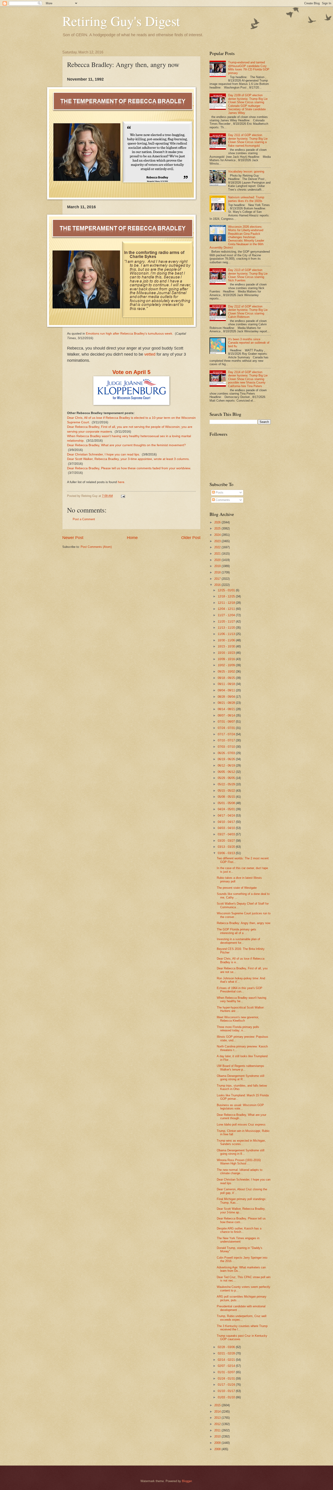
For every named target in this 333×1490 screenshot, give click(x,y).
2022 (218, 547)
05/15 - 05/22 (227, 790)
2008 (218, 1449)
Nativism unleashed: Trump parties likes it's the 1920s (246, 199)
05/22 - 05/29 (227, 784)
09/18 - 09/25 (227, 678)
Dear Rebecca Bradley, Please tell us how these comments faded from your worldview (128, 468)
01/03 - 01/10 (227, 1397)
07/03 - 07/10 (227, 746)
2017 (218, 578)
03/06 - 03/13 (227, 853)
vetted (149, 354)
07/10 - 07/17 (227, 740)
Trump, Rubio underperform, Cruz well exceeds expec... (241, 1317)
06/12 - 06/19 (227, 765)
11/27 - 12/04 (227, 615)
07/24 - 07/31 (227, 728)
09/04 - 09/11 (227, 690)
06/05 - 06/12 (227, 772)
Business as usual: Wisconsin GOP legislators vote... (240, 1106)
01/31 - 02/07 (227, 1372)
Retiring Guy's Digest (121, 21)
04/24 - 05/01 (227, 809)
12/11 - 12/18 (227, 602)
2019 (218, 566)
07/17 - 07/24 (227, 734)
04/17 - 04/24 (227, 815)
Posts (219, 492)
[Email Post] (123, 496)
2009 (218, 1442)
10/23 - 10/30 (227, 646)
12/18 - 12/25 (227, 596)
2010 (218, 1436)
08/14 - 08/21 (227, 709)
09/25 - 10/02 (227, 671)
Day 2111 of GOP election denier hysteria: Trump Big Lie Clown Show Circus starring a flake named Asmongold (248, 140)
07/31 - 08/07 (227, 721)
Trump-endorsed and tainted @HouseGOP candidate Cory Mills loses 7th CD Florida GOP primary (248, 67)
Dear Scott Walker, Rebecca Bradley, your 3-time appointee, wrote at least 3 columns (128, 459)
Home (132, 537)
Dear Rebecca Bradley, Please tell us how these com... (241, 1220)
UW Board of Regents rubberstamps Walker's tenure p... (240, 1067)
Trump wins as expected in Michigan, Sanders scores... (241, 1142)
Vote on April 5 (131, 372)
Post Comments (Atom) (96, 547)
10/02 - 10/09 (227, 665)
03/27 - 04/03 (227, 834)
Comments (222, 500)
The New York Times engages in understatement (238, 1239)
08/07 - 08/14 (227, 715)
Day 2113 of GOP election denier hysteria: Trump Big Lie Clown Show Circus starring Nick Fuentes (248, 275)
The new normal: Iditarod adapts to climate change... (239, 1171)
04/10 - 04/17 (227, 822)
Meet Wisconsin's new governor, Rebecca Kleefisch (238, 1019)
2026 (218, 522)
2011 (218, 1430)
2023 (218, 541)
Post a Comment (84, 519)
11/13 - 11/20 (227, 627)
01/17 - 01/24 (227, 1384)
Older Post (190, 537)
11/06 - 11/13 (227, 634)
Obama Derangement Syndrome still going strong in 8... (240, 1152)
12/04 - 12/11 (227, 609)
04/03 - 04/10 (227, 828)
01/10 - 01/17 (227, 1391)
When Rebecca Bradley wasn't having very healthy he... (241, 999)
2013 (218, 1417)
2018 (218, 572)
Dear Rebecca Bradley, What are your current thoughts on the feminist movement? (126, 445)
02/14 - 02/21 (227, 1359)
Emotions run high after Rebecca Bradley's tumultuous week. (129, 333)
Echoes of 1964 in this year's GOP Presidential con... (239, 989)
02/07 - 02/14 (227, 1366)
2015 (218, 1405)
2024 (218, 535)
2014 (218, 1411)
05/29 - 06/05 (227, 778)
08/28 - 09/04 (227, 696)
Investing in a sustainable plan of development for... (238, 940)
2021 (218, 553)
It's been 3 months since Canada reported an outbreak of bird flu (248, 343)
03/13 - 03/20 (227, 846)
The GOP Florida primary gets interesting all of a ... (236, 931)
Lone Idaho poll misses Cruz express (241, 1124)
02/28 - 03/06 (227, 1347)
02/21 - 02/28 (227, 1353)
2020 (218, 560)
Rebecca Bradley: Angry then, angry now (243, 923)
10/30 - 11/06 (227, 640)
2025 (218, 528)
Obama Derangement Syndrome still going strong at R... (240, 1077)
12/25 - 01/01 (227, 590)
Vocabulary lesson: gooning (246, 171)
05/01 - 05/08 (227, 803)
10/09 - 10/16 (227, 659)
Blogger (187, 1481)
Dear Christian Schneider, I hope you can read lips (103, 454)
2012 (218, 1424)
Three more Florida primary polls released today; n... (238, 1028)
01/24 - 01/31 (227, 1378)
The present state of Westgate (237, 887)
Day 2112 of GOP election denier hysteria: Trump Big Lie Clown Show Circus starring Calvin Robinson (248, 312)
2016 (218, 585)
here (121, 482)
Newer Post (72, 537)
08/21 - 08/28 (227, 702)
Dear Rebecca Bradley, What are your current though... (241, 1116)
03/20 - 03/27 (227, 840)
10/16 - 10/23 (227, 652)
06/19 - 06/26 (227, 759)
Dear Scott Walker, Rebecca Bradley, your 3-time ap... (241, 1210)
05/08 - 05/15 (227, 796)
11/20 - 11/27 (227, 621)
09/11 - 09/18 (227, 684)
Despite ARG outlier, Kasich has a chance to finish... (239, 1230)
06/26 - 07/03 (227, 753)
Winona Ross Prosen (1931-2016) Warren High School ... (239, 1161)
